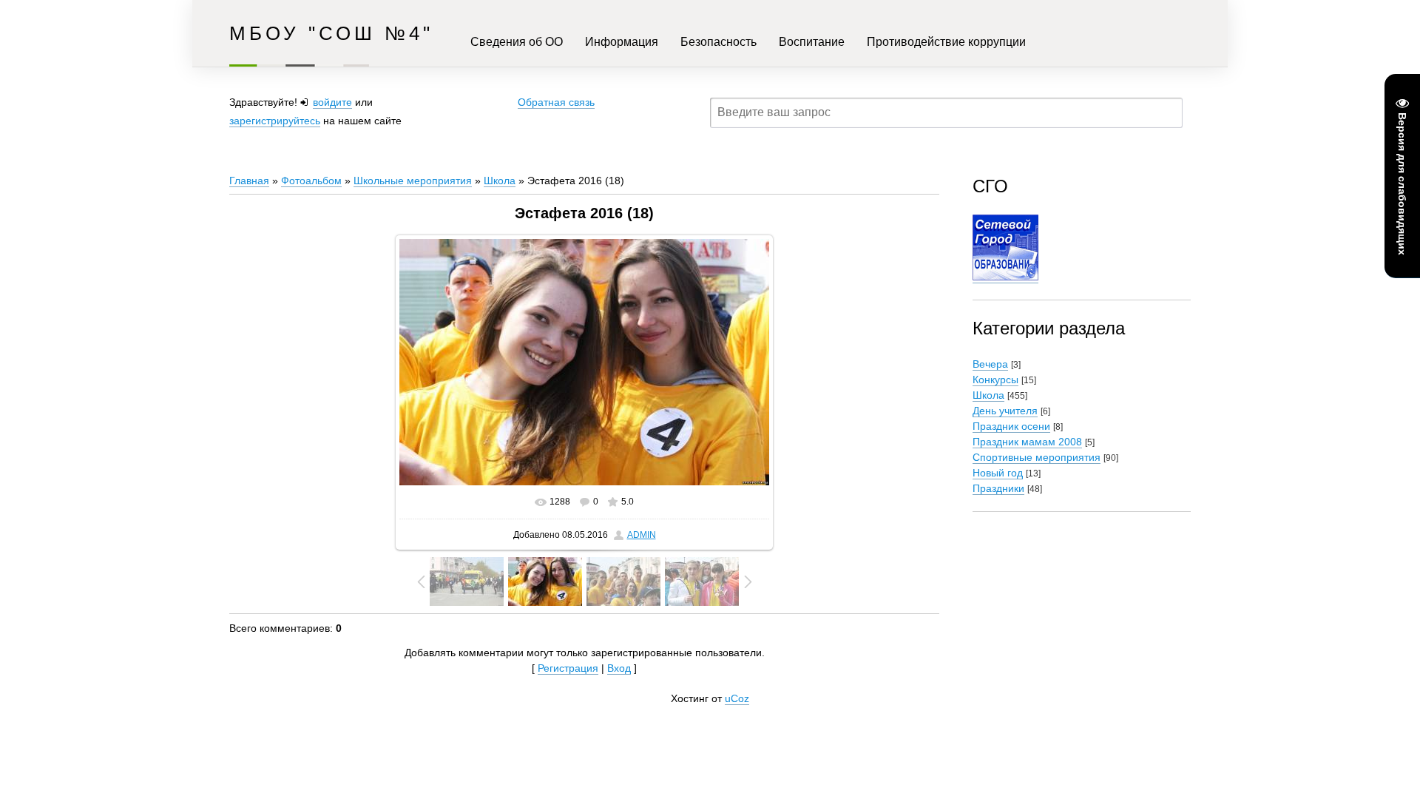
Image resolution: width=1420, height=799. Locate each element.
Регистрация (568, 668)
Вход (619, 668)
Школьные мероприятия (413, 180)
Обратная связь (556, 102)
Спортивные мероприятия (1036, 457)
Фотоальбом (311, 180)
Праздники (998, 488)
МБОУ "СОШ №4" (331, 33)
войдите (332, 102)
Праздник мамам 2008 (1027, 442)
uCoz (737, 698)
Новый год (998, 473)
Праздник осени (1011, 426)
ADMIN (641, 535)
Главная (249, 180)
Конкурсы (995, 379)
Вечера (990, 364)
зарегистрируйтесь (274, 121)
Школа (499, 180)
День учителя (1005, 411)
